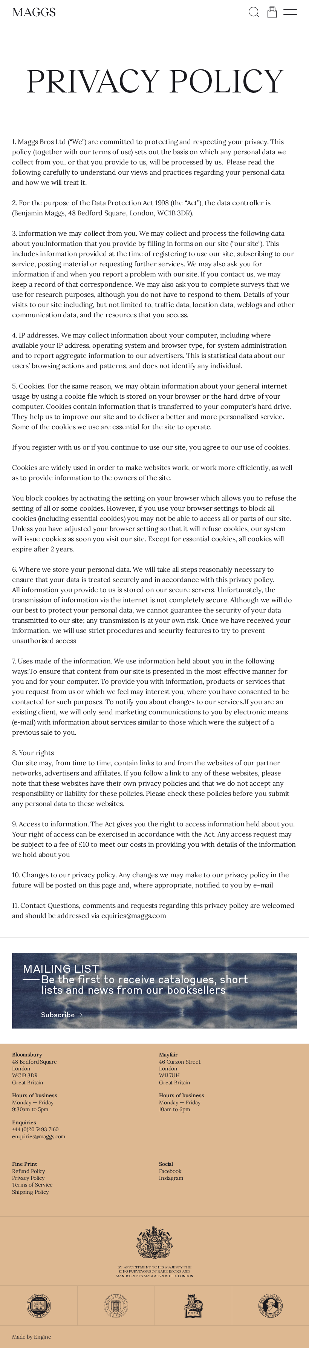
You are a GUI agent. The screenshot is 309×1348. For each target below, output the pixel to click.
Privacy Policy (28, 1178)
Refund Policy (28, 1171)
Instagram (171, 1178)
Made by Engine (31, 1336)
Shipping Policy (30, 1191)
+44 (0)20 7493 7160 (35, 1129)
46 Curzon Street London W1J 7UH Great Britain (179, 1072)
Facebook (170, 1171)
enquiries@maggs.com (39, 1136)
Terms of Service (32, 1184)
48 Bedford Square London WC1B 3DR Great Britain (34, 1072)
